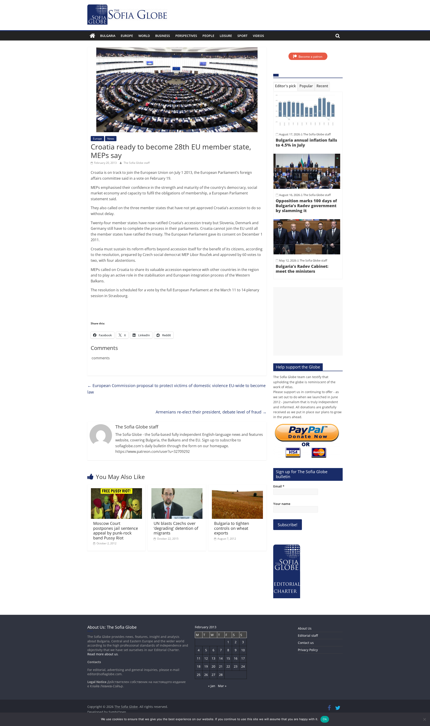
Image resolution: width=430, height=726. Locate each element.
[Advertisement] (308, 321)
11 (198, 658)
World (144, 36)
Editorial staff (308, 635)
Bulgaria (107, 36)
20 (213, 666)
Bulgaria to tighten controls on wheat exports (231, 528)
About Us (305, 628)
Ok (325, 719)
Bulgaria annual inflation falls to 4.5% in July (306, 142)
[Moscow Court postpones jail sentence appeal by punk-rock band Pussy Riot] (116, 490)
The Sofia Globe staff (137, 163)
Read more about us (102, 654)
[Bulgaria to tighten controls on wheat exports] (237, 490)
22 (228, 666)
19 (206, 666)
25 (198, 675)
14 (221, 658)
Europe (127, 36)
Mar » (222, 686)
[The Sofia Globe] (92, 35)
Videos (258, 36)
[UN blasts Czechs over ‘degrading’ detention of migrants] (176, 490)
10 (243, 650)
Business (162, 36)
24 (243, 666)
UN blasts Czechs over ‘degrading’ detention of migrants (176, 528)
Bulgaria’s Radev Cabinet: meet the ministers (302, 269)
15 (228, 658)
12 (206, 658)
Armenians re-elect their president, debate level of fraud (211, 412)
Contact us (306, 643)
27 (213, 675)
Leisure (226, 36)
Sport (242, 36)
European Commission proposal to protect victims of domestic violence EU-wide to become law (176, 389)
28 (221, 675)
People (208, 36)
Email (278, 486)
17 (243, 658)
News (110, 139)
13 (213, 658)
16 (235, 658)
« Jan (211, 686)
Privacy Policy (308, 650)
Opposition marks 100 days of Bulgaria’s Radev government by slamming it (306, 205)
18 (198, 666)
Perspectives (186, 36)
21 (221, 666)
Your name (281, 504)
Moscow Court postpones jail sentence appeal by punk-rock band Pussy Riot (115, 531)
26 (206, 675)
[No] (424, 719)
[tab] (285, 87)
